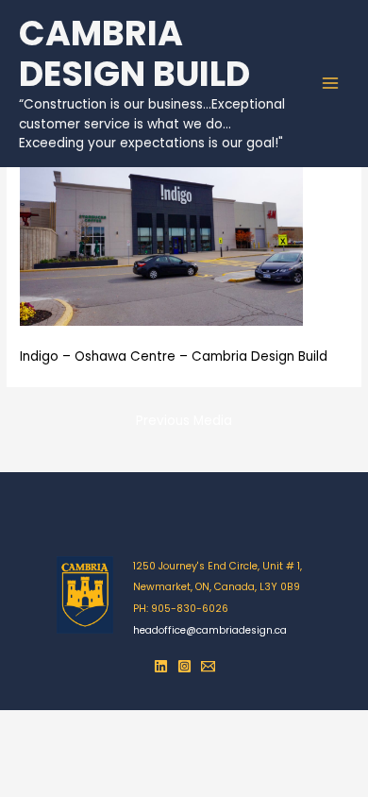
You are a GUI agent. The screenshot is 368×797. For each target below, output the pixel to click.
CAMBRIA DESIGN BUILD (134, 54)
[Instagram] (184, 666)
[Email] (208, 666)
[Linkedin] (161, 666)
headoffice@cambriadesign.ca (210, 630)
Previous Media (184, 421)
